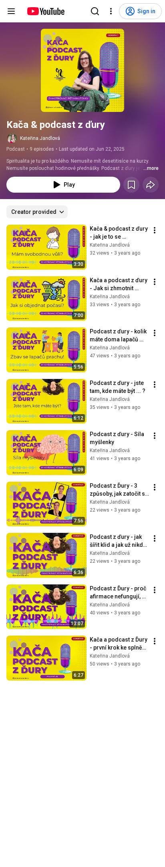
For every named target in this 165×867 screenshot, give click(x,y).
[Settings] (111, 11)
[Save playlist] (131, 185)
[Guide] (11, 11)
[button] (82, 70)
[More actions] (155, 230)
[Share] (151, 185)
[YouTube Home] (45, 11)
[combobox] (37, 211)
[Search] (95, 11)
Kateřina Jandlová (40, 138)
